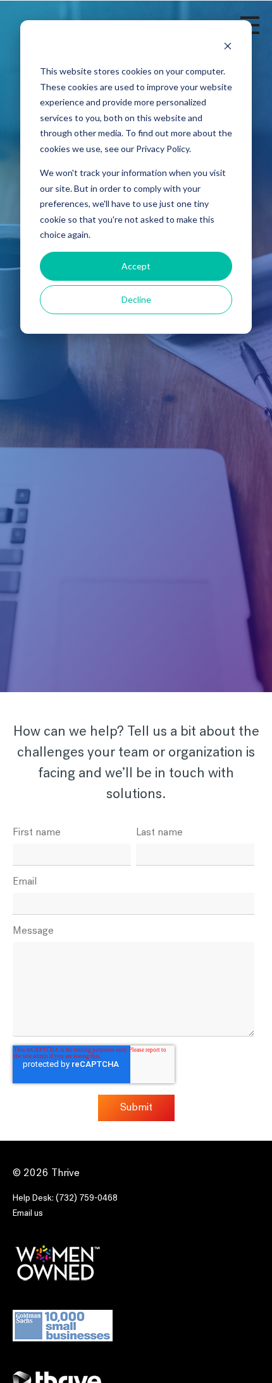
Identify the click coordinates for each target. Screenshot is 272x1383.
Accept (136, 266)
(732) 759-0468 (87, 1198)
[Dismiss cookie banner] (227, 48)
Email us (28, 1213)
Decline (136, 299)
